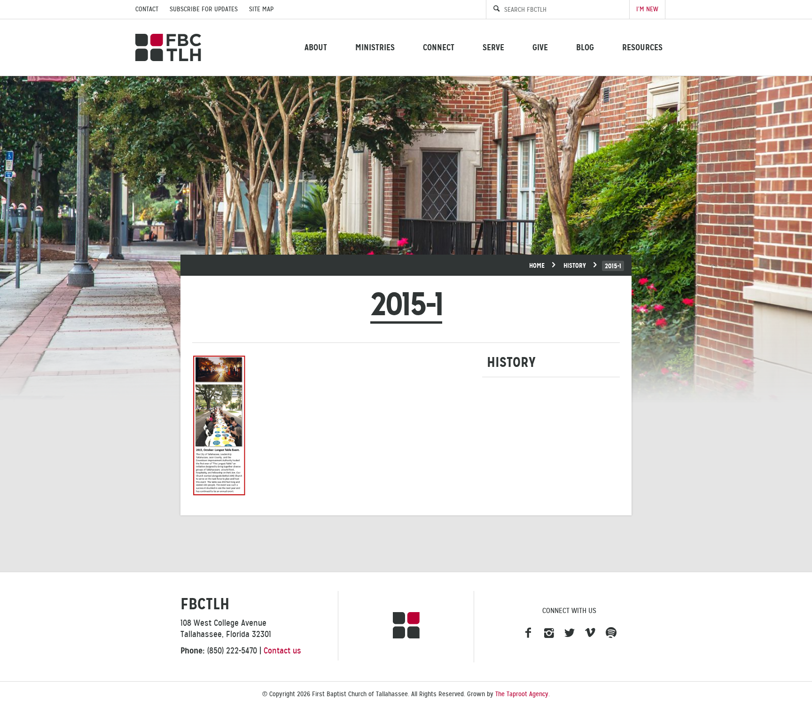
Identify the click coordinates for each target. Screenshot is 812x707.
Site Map (261, 9)
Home (537, 265)
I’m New (647, 9)
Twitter (569, 633)
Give (540, 47)
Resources (642, 47)
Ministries (375, 47)
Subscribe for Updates (204, 9)
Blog (585, 47)
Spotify (611, 633)
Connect (438, 47)
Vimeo (590, 633)
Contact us (282, 650)
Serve (493, 47)
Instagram (549, 633)
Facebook (528, 633)
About (315, 47)
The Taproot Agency (521, 694)
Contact (146, 9)
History (574, 265)
